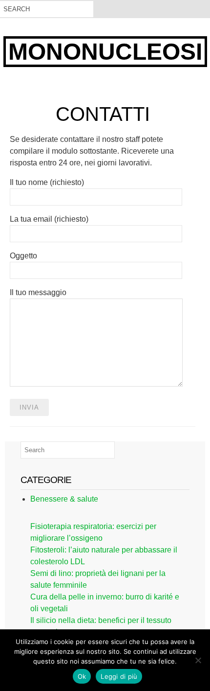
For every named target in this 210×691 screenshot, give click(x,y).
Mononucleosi (105, 52)
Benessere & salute (64, 499)
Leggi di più (119, 676)
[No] (198, 660)
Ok (82, 676)
